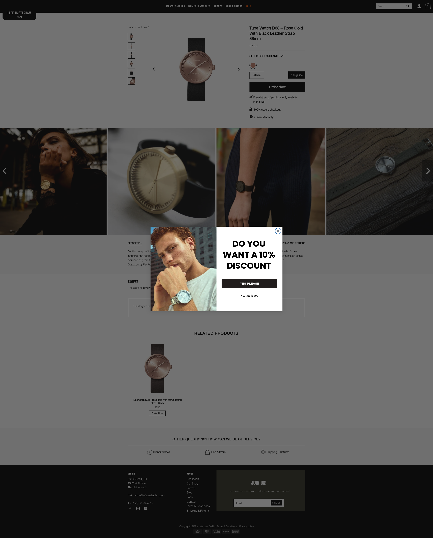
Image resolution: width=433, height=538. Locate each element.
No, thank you (249, 295)
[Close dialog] (278, 231)
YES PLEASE (249, 283)
